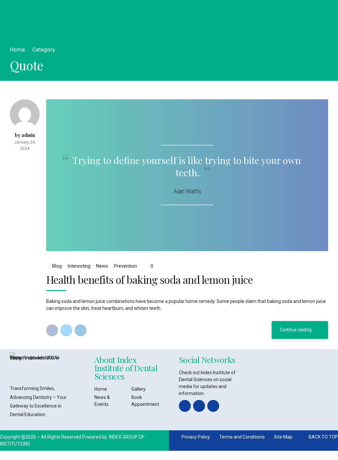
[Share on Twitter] (66, 330)
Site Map (283, 437)
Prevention (125, 266)
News (102, 266)
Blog (57, 266)
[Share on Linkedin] (80, 330)
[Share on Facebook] (52, 330)
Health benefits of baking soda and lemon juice (149, 279)
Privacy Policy (196, 437)
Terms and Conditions (242, 437)
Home (17, 49)
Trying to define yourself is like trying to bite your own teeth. (187, 166)
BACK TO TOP (323, 437)
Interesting (78, 266)
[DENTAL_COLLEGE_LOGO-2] (34, 365)
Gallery (138, 389)
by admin (25, 135)
